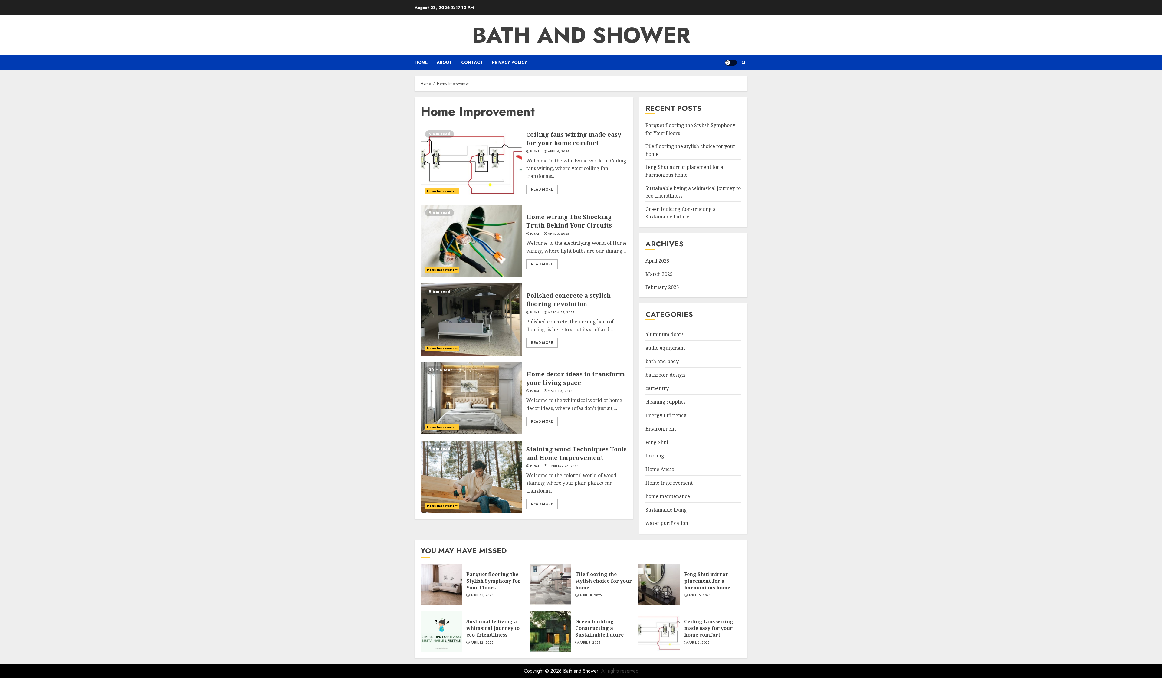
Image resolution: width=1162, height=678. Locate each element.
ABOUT (444, 62)
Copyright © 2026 (543, 670)
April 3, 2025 (558, 234)
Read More (542, 189)
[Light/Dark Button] (731, 63)
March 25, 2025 (561, 312)
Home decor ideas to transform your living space (575, 378)
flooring (654, 455)
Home (421, 62)
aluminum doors (664, 334)
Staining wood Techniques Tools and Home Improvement (576, 453)
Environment (660, 428)
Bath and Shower (581, 35)
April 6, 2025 (558, 151)
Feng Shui (656, 442)
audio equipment (665, 348)
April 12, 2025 (482, 642)
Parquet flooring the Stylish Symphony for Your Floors (493, 581)
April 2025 (657, 260)
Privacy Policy (509, 62)
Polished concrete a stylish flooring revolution (568, 299)
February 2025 (662, 287)
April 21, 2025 (482, 595)
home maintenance (667, 496)
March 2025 (659, 274)
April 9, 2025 (589, 642)
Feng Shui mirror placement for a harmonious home (707, 581)
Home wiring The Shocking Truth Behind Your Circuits (569, 221)
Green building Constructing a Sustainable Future (680, 213)
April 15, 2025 (699, 595)
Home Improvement (442, 191)
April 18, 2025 (590, 595)
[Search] (743, 62)
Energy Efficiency (665, 415)
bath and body (662, 361)
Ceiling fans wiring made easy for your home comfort (573, 138)
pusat (535, 151)
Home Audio (659, 469)
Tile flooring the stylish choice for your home (603, 581)
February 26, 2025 (563, 466)
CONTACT (472, 62)
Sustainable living (666, 509)
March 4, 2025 (560, 391)
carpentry (657, 388)
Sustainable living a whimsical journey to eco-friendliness (493, 628)
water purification (666, 523)
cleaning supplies (665, 401)
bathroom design (665, 375)
